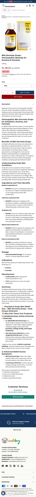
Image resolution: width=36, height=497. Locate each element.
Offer (3, 82)
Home (3, 15)
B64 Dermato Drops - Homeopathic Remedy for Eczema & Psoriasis (16, 17)
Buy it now (18, 97)
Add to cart (25, 93)
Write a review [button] (18, 397)
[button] (29, 6)
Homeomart (9, 488)
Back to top (17, 430)
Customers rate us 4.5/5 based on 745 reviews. (17, 406)
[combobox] (18, 10)
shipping (12, 74)
